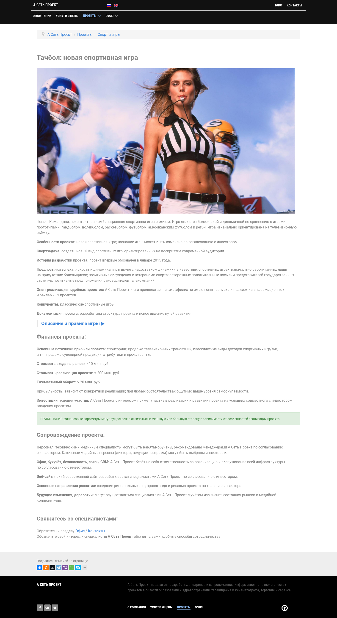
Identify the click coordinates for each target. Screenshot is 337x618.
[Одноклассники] (46, 567)
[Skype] (78, 567)
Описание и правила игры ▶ (73, 323)
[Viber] (65, 567)
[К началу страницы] (285, 609)
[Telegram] (58, 567)
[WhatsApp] (71, 567)
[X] (52, 567)
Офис (80, 531)
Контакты (96, 531)
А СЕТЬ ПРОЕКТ (45, 5)
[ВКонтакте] (39, 567)
